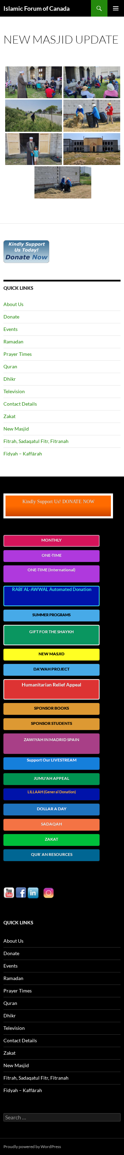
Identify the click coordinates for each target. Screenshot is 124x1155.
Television (14, 391)
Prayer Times (17, 354)
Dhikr (9, 379)
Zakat (9, 416)
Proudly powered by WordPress (32, 1146)
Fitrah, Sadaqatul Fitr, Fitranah (36, 441)
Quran (10, 366)
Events (10, 329)
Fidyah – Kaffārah (22, 453)
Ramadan (13, 341)
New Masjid (16, 429)
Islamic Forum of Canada (36, 8)
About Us (13, 304)
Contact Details (20, 404)
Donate (11, 317)
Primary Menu (115, 8)
